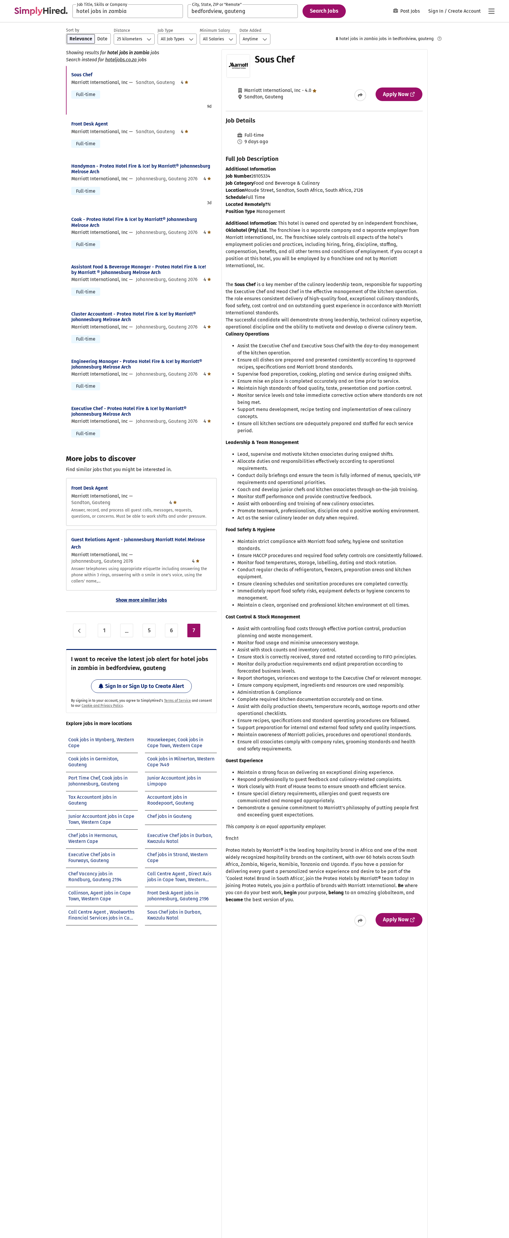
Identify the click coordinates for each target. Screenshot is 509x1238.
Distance (122, 30)
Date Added (250, 30)
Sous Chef (81, 74)
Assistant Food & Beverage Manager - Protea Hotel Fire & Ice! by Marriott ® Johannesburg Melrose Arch (138, 269)
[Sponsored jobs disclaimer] (439, 38)
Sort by (72, 30)
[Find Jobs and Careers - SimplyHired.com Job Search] (41, 11)
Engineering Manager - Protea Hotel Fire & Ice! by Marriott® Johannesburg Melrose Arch (136, 364)
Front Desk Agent (89, 124)
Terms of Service (177, 701)
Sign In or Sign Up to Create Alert (144, 686)
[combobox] (127, 11)
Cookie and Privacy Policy (102, 706)
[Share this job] (360, 95)
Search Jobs (324, 11)
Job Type (165, 30)
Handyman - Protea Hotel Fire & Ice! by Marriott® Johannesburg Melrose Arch (140, 168)
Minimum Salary (215, 30)
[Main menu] (491, 11)
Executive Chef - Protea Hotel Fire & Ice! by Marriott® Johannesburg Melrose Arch (128, 411)
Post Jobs (410, 11)
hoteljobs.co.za (121, 59)
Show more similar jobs (141, 600)
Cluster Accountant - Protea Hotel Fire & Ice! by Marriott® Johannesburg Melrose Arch (133, 316)
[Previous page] (79, 630)
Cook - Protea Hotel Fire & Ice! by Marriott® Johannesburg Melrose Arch (134, 222)
